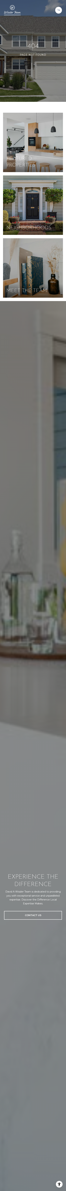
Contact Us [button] (33, 915)
